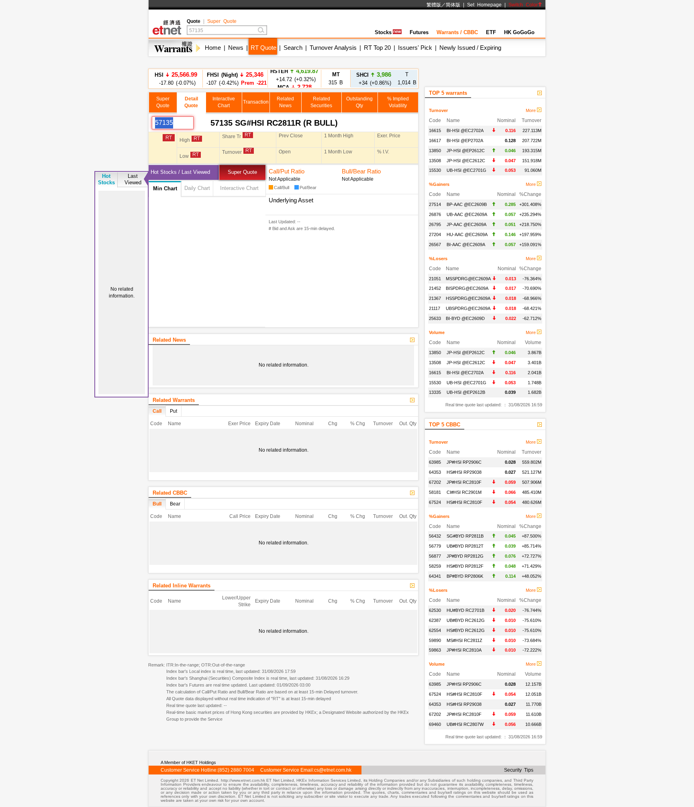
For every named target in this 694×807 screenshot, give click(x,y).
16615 (435, 130)
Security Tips (518, 770)
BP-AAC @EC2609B (467, 204)
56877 (435, 556)
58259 (435, 566)
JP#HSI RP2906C (464, 462)
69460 (435, 724)
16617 (435, 140)
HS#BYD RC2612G (466, 630)
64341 (435, 576)
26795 (435, 224)
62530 (435, 610)
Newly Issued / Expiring (470, 47)
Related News (169, 340)
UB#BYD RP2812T (465, 546)
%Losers (438, 258)
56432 (435, 536)
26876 (435, 214)
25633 (435, 318)
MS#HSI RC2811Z (464, 640)
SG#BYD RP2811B (465, 536)
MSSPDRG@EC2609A (468, 278)
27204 (435, 234)
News (235, 47)
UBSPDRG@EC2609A (468, 308)
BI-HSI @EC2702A (465, 130)
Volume (437, 332)
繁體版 (434, 5)
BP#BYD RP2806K (465, 576)
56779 (435, 546)
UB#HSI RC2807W (465, 724)
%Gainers (439, 184)
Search (293, 47)
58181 (435, 492)
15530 (435, 170)
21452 (435, 288)
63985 (435, 462)
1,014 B (407, 78)
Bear (175, 504)
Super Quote (222, 21)
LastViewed (133, 179)
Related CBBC (170, 493)
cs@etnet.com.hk (332, 770)
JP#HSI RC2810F (464, 482)
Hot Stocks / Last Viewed (180, 172)
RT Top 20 (377, 47)
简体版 (453, 5)
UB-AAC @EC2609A (467, 214)
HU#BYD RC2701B (465, 610)
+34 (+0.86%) (373, 78)
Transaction (256, 102)
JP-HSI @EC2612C (466, 160)
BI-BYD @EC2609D (465, 318)
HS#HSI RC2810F (464, 502)
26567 (435, 244)
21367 (435, 298)
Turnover (438, 110)
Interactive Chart (239, 188)
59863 (435, 650)
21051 (435, 278)
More (531, 110)
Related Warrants (174, 400)
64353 (435, 472)
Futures (419, 32)
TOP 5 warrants (448, 93)
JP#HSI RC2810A (464, 650)
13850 (435, 150)
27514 (435, 204)
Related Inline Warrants (181, 586)
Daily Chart (197, 188)
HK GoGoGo (519, 32)
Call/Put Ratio (286, 171)
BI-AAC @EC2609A (466, 244)
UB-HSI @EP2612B (466, 392)
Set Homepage (484, 5)
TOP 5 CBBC (444, 425)
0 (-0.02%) (295, 78)
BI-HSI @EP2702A (465, 140)
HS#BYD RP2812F (465, 566)
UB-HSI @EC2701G (466, 170)
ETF (491, 32)
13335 (435, 392)
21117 (434, 308)
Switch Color (523, 5)
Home (213, 47)
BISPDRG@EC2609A (467, 288)
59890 (435, 640)
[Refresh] (202, 122)
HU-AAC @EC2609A (467, 234)
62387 (435, 620)
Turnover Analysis (333, 47)
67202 (435, 482)
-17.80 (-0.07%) (176, 78)
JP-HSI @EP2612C (466, 150)
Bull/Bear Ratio (361, 171)
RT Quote (263, 47)
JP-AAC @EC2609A (466, 224)
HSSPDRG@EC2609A (468, 298)
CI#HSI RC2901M (464, 492)
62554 (435, 630)
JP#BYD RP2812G (465, 556)
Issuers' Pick (415, 47)
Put (173, 411)
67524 (435, 502)
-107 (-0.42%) (235, 78)
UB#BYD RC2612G (466, 620)
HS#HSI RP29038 (464, 472)
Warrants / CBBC (457, 32)
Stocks (383, 32)
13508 (435, 160)
